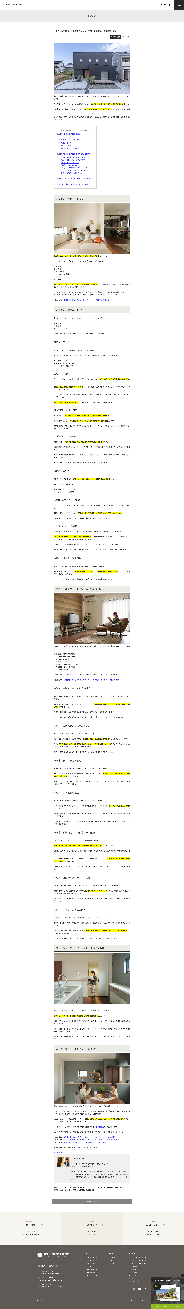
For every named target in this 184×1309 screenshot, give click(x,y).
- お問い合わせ (134, 1281)
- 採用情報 (133, 1272)
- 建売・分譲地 (90, 1272)
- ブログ (132, 1278)
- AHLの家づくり (91, 1258)
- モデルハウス (90, 1261)
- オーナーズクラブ (91, 1275)
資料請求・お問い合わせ (169, 1306)
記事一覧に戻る (92, 1201)
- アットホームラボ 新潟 (138, 1264)
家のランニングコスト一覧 (69, 139)
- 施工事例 (89, 1266)
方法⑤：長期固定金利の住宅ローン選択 (74, 168)
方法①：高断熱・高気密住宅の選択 (73, 157)
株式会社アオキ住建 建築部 (47, 1266)
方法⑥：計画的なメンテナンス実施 (73, 170)
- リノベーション (114, 1264)
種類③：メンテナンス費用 (70, 148)
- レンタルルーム (135, 1275)
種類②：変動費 (66, 145)
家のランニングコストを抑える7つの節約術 (75, 154)
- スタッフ (133, 1269)
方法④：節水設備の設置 (69, 165)
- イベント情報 (90, 1264)
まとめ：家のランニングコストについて (73, 184)
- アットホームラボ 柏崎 (138, 1261)
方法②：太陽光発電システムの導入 (73, 160)
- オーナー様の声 (91, 1269)
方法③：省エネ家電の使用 (70, 162)
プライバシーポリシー (140, 1300)
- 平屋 (110, 1261)
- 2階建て (111, 1258)
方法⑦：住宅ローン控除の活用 (71, 173)
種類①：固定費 (66, 143)
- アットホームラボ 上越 (138, 1258)
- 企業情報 (133, 1266)
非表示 (87, 130)
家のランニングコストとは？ (69, 134)
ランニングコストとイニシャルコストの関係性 (76, 178)
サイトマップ (128, 1300)
